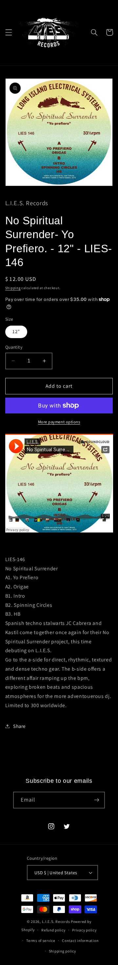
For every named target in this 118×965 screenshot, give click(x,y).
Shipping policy (62, 951)
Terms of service (40, 940)
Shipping (13, 287)
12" (16, 331)
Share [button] (19, 726)
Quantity (13, 347)
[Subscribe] (96, 800)
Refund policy (53, 930)
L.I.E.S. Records (56, 921)
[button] (8, 32)
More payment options (59, 422)
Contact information (80, 940)
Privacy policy (84, 930)
